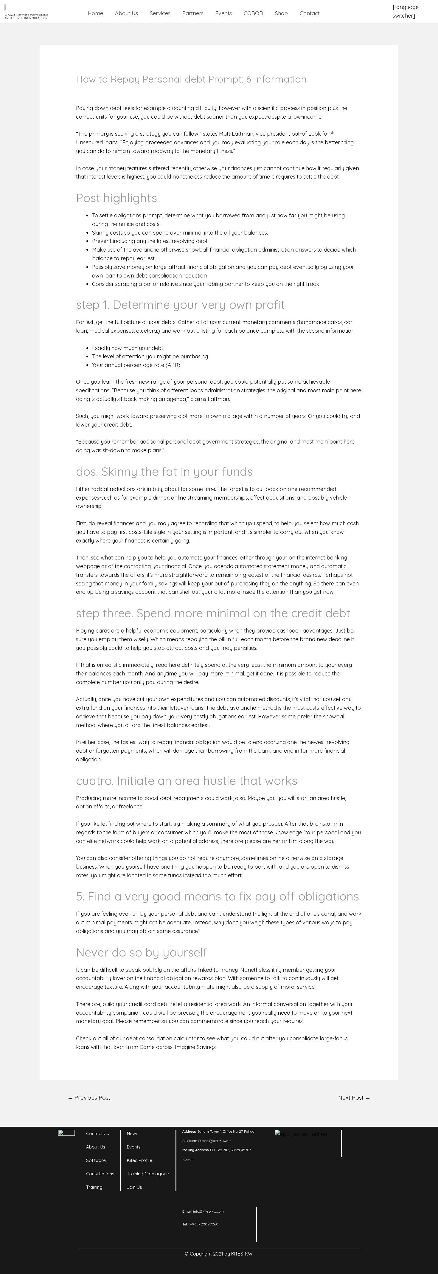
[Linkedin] (357, 1137)
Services (160, 13)
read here (168, 664)
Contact (310, 13)
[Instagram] (373, 1137)
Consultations (100, 1174)
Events (223, 13)
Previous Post (88, 1097)
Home (95, 13)
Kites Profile (139, 1160)
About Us (126, 13)
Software (96, 1160)
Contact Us (97, 1133)
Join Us (134, 1187)
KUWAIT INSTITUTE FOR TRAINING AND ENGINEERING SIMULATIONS (26, 17)
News (132, 1133)
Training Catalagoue (148, 1174)
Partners (193, 13)
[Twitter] (357, 1152)
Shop (281, 13)
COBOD (253, 13)
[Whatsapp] (373, 1152)
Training (94, 1187)
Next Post (354, 1097)
